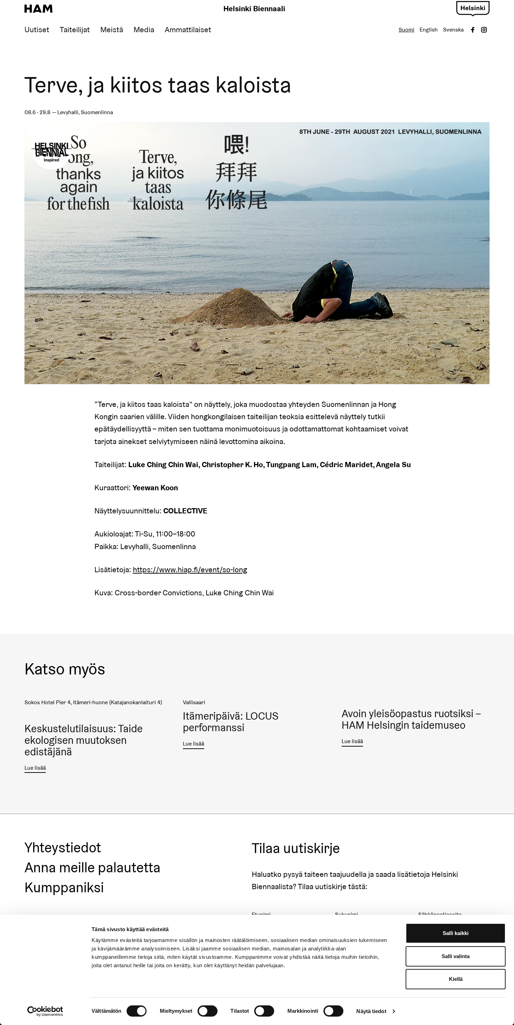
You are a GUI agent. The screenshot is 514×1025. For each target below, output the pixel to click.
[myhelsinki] (473, 8)
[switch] (207, 1011)
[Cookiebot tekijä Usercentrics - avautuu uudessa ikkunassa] (45, 1011)
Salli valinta (456, 956)
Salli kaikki (456, 933)
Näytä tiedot (371, 1011)
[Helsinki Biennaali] (38, 9)
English (429, 29)
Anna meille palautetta (92, 867)
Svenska (453, 29)
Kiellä (456, 979)
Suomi (406, 29)
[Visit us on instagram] (484, 29)
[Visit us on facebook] (472, 29)
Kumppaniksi (64, 887)
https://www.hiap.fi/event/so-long (190, 569)
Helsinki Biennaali (254, 8)
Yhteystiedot (62, 847)
